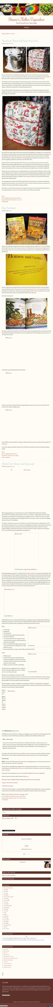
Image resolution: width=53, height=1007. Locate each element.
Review (23, 796)
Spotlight (5, 921)
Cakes (5, 889)
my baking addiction (8, 965)
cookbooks (10, 455)
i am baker (6, 961)
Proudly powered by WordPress (19, 1001)
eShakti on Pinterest (19, 768)
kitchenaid (12, 199)
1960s (6, 455)
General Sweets (7, 905)
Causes (5, 893)
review (20, 798)
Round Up (6, 919)
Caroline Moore (37, 1001)
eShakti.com (26, 515)
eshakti (10, 798)
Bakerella (5, 953)
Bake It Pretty (6, 951)
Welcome (5, 928)
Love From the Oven (8, 963)
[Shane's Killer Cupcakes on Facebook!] (4, 818)
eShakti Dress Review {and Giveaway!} (18, 463)
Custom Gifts (7, 875)
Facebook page (19, 190)
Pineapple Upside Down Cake (33, 289)
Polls (4, 914)
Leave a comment (6, 457)
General (15, 198)
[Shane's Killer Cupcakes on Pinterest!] (13, 818)
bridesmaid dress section (35, 678)
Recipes (5, 916)
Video (5, 927)
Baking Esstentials (9, 198)
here (34, 586)
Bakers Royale (6, 954)
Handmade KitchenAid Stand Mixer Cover (20, 40)
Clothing (7, 796)
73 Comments (5, 799)
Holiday (5, 909)
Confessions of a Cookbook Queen (10, 958)
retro (21, 199)
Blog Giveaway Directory (8, 956)
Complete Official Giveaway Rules (10, 782)
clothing (6, 798)
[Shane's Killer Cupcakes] (26, 15)
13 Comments (5, 201)
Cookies (5, 898)
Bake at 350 (6, 949)
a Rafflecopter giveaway (7, 786)
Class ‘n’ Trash (41, 246)
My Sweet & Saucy (7, 967)
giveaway (14, 798)
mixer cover (17, 199)
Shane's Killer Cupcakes (26, 19)
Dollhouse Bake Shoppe (8, 960)
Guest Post (6, 907)
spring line (7, 677)
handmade (7, 199)
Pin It (3, 196)
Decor (5, 902)
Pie (4, 912)
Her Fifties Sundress (30, 573)
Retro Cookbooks (9, 207)
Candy (5, 891)
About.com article (19, 92)
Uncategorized (7, 925)
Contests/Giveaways (14, 796)
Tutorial (19, 198)
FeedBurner (29, 849)
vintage (17, 455)
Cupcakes (6, 900)
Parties (5, 911)
